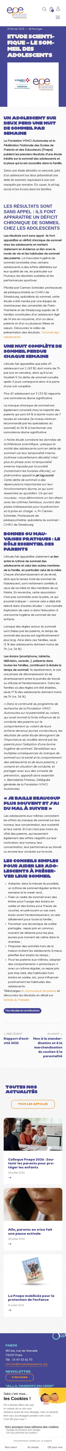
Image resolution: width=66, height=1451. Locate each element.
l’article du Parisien (16, 1000)
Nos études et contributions (22, 1011)
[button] (58, 18)
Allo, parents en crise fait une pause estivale (30, 1232)
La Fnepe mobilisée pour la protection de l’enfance (31, 1298)
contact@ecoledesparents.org (26, 1364)
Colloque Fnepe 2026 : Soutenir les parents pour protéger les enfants (31, 1163)
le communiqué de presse (38, 991)
